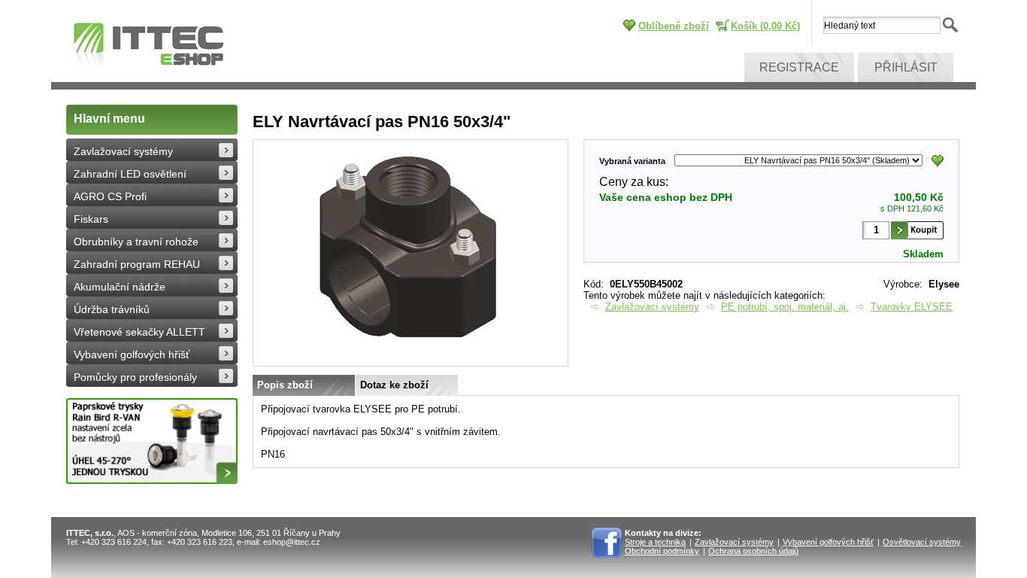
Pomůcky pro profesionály (135, 377)
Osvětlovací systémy (922, 541)
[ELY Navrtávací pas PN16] (410, 362)
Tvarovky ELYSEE (912, 306)
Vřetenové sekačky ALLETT (139, 332)
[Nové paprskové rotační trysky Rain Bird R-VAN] (152, 441)
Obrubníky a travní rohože (136, 242)
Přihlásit (906, 67)
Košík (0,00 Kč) (765, 26)
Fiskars (91, 219)
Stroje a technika (655, 541)
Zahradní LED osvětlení (130, 174)
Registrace (799, 67)
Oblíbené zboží (673, 26)
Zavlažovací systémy (123, 151)
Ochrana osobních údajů (753, 550)
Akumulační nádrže (119, 287)
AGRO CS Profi (110, 196)
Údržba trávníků (112, 309)
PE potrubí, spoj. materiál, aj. (785, 306)
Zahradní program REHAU (137, 264)
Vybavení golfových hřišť (131, 354)
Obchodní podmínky (662, 550)
